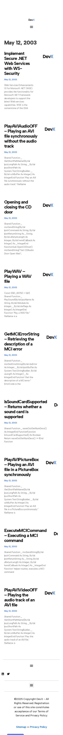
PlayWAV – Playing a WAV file (18, 276)
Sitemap (21, 727)
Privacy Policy (38, 727)
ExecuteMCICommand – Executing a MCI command (25, 535)
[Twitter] (8, 674)
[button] (31, 26)
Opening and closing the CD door (17, 207)
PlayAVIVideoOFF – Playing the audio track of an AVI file (21, 597)
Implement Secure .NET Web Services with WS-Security (17, 63)
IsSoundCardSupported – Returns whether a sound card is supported (25, 409)
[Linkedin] (2, 674)
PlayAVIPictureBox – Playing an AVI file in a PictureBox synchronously (21, 467)
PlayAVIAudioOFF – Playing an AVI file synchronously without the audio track (21, 136)
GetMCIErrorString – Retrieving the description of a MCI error (21, 341)
